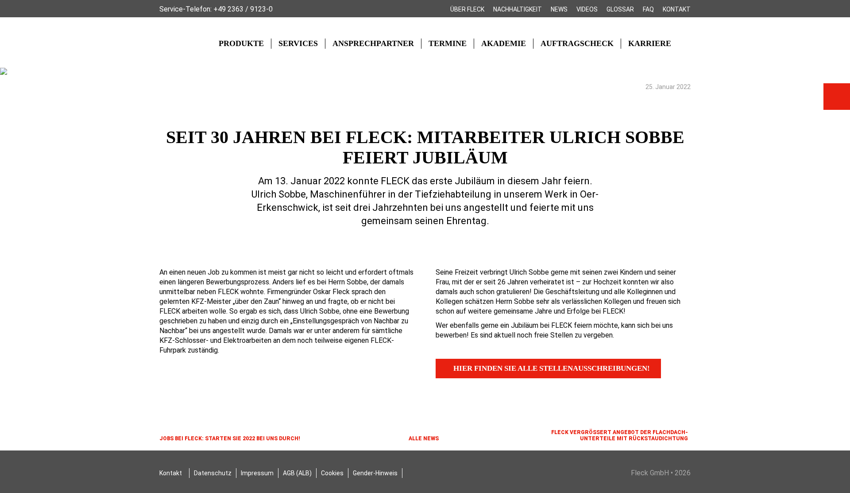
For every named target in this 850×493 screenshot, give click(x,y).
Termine (448, 43)
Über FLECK (467, 9)
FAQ (648, 9)
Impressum (257, 473)
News (559, 9)
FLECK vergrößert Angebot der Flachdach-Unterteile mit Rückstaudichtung (619, 435)
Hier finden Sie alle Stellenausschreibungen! (551, 368)
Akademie (503, 43)
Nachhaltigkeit (517, 9)
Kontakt (677, 9)
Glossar (620, 9)
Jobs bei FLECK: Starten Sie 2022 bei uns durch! (229, 438)
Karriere (649, 43)
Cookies (332, 473)
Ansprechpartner (373, 43)
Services (298, 43)
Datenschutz (213, 473)
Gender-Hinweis (375, 473)
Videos (587, 9)
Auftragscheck (577, 43)
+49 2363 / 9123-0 (243, 9)
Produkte (241, 43)
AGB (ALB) (297, 473)
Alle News (424, 438)
